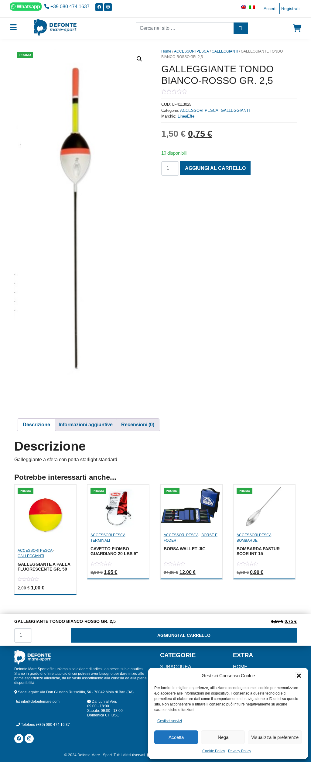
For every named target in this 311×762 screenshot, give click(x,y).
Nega (223, 737)
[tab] (36, 424)
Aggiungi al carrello (215, 168)
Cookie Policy (213, 751)
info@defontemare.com (40, 701)
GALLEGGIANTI (225, 51)
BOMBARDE (247, 540)
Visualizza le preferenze (275, 737)
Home (166, 51)
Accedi (270, 8)
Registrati (290, 8)
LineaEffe (186, 116)
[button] (299, 676)
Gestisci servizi (169, 721)
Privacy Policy (239, 751)
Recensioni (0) (137, 424)
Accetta (176, 737)
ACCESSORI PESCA (191, 51)
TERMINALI (100, 540)
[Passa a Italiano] (250, 7)
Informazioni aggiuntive (86, 424)
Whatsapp (27, 6)
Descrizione (36, 424)
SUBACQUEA (175, 666)
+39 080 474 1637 (69, 6)
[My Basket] (297, 28)
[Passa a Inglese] (242, 7)
